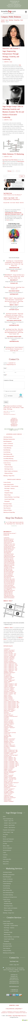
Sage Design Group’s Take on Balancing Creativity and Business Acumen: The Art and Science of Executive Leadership (13, 111)
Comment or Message (8, 380)
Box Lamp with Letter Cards (8, 550)
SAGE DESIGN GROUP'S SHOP (14, 336)
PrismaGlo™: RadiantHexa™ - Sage (9, 757)
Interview (22, 202)
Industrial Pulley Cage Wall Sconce (9, 590)
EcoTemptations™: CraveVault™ (9, 700)
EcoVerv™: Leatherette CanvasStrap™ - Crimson (11, 702)
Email (5, 374)
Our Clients (5, 834)
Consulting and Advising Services (10, 460)
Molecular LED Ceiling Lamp (8, 540)
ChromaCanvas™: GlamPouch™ (9, 677)
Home (4, 816)
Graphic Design (7, 464)
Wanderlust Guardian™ (7, 798)
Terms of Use (5, 863)
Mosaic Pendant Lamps (7, 577)
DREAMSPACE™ (14, 280)
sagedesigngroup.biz (17, 4)
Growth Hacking (7, 452)
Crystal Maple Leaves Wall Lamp (9, 567)
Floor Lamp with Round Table (8, 572)
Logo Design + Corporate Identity (11, 486)
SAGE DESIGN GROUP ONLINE (14, 320)
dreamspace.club (10, 6)
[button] (6, 233)
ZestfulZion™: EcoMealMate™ (9, 801)
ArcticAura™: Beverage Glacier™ (9, 651)
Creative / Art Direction (8, 443)
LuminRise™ (6, 728)
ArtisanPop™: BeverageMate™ (9, 661)
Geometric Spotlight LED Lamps (9, 561)
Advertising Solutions (8, 437)
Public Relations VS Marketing (13, 154)
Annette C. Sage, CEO (8, 820)
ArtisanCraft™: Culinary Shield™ (9, 657)
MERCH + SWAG (9, 627)
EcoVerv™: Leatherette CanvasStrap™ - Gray (11, 703)
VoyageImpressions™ (7, 795)
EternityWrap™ (6, 712)
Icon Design (6, 490)
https (20, 65)
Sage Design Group (7, 159)
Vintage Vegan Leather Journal (8, 595)
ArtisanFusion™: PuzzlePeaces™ (9, 658)
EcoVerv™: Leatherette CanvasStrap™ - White (11, 707)
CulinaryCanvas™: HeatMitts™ (9, 688)
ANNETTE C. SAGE (14, 1005)
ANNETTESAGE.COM (14, 267)
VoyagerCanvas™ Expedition (8, 796)
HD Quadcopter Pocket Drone (8, 557)
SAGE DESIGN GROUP (14, 290)
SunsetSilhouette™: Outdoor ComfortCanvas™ (11, 782)
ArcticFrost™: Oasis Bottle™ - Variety (10, 653)
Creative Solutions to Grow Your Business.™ (13, 194)
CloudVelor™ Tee (7, 682)
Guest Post (5, 854)
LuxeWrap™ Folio (7, 733)
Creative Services (7, 462)
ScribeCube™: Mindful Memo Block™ (10, 771)
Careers (4, 852)
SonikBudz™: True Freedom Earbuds (10, 777)
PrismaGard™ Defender (8, 756)
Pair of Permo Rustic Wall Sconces (9, 581)
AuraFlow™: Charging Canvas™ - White (10, 670)
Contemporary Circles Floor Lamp (9, 545)
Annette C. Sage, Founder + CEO (11, 197)
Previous (9, 171)
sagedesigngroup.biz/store (18, 1012)
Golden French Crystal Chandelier (9, 562)
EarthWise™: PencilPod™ (8, 696)
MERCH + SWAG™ (14, 304)
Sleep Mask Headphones (8, 551)
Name (5, 368)
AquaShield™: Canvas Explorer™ (9, 650)
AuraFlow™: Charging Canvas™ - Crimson (11, 665)
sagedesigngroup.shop (17, 5)
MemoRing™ (6, 737)
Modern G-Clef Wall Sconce (8, 574)
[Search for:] (14, 176)
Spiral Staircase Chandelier (8, 566)
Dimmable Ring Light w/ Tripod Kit (9, 547)
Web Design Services (8, 468)
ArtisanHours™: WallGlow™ (8, 660)
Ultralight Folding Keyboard (8, 591)
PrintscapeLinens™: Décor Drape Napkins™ (11, 755)
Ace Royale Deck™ (7, 648)
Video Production (7, 508)
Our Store (5, 843)
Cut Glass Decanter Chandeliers (9, 554)
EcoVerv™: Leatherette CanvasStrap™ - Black (11, 701)
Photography (7, 501)
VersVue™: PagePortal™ (8, 790)
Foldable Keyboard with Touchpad (9, 556)
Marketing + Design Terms (9, 475)
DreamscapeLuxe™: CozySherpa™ (9, 691)
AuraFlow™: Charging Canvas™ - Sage (10, 667)
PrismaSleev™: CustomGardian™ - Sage (10, 766)
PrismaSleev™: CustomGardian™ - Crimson (11, 762)
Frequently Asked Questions (9, 829)
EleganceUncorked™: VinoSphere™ (9, 710)
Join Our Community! (7, 848)
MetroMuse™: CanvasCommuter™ (9, 738)
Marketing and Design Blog (9, 512)
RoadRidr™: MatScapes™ (8, 770)
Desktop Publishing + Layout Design (11, 497)
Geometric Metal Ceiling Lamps (9, 560)
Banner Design (7, 494)
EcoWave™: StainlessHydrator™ (9, 708)
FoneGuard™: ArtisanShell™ (8, 715)
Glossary (5, 857)
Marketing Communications (9, 439)
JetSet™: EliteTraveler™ (8, 725)
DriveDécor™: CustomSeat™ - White (10, 693)
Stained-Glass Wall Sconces (8, 594)
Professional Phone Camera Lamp (9, 586)
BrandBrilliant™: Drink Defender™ (9, 672)
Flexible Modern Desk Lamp (8, 555)
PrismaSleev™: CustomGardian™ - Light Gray (11, 765)
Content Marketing (7, 447)
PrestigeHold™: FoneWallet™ (8, 753)
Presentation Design (8, 466)
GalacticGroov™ (6, 718)
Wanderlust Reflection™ (8, 800)
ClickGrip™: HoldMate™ (8, 681)
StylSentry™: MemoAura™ (8, 781)
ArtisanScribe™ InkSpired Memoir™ (10, 662)
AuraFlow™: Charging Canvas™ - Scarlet (10, 668)
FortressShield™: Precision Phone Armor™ (11, 716)
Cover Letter (12, 202)
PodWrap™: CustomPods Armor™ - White (11, 751)
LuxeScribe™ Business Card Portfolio (10, 732)
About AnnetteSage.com (8, 818)
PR (3, 163)
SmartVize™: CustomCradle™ (9, 775)
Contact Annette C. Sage (8, 832)
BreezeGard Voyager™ (7, 673)
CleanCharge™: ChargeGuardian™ (9, 680)
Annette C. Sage (4, 20)
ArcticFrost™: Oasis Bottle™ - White (10, 655)
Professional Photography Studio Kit (9, 587)
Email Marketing (7, 449)
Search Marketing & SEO (9, 456)
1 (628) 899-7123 (14, 2)
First (4, 372)
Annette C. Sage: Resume (9, 825)
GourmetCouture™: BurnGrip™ (9, 723)
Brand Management (8, 441)
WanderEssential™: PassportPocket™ (10, 797)
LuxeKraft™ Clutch (7, 730)
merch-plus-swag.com (10, 5)
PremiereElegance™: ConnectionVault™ (10, 752)
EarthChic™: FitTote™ (7, 695)
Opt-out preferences (7, 850)
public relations (20, 161)
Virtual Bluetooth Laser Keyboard (9, 596)
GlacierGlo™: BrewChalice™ (8, 721)
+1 (14, 989)
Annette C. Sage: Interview (9, 827)
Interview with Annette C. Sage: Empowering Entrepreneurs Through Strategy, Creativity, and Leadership (11, 53)
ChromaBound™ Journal (8, 676)
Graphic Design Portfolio (9, 484)
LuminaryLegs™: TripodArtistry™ (9, 727)
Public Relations (14, 159)
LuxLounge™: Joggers (7, 735)
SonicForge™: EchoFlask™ (8, 776)
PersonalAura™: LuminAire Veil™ (9, 745)
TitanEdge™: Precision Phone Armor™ (10, 786)
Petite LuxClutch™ (7, 747)
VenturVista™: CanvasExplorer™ (9, 788)
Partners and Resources (8, 841)
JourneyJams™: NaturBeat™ (8, 726)
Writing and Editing (8, 473)
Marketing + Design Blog (14, 20)
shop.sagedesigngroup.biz (11, 1012)
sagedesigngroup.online (17, 6)
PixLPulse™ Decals (7, 748)
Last (15, 372)
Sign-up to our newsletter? (10, 391)
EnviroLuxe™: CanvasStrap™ (9, 711)
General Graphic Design (9, 499)
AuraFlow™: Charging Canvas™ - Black (10, 663)
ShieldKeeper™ (6, 773)
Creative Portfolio (7, 482)
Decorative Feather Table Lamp (9, 546)
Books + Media (6, 845)
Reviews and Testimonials (8, 839)
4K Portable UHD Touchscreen (9, 539)
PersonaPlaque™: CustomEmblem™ (9, 746)
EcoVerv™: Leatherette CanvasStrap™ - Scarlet (11, 706)
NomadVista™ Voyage (7, 743)
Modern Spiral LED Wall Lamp (9, 576)
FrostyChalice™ (6, 717)
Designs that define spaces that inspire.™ (10, 533)
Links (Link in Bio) (7, 859)
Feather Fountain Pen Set (8, 542)
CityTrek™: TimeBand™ (8, 678)
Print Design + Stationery (9, 488)
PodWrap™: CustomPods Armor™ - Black (11, 750)
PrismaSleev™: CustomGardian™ (9, 767)
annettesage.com (10, 4)
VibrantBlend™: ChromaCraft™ (9, 792)
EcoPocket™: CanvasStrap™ (8, 698)
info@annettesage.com (14, 1)
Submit (6, 402)
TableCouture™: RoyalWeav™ (9, 785)
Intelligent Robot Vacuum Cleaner (9, 565)
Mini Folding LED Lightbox (8, 570)
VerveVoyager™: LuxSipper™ (9, 791)
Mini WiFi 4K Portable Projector (9, 571)
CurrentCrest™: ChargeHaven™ (9, 690)
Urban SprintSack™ (7, 787)
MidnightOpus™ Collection (8, 741)
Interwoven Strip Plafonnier (8, 575)
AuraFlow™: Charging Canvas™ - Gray (10, 666)
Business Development (8, 445)
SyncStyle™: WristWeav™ (8, 783)
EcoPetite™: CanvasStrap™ (8, 697)
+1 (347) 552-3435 (14, 991)
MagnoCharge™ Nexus (7, 736)
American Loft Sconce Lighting (9, 541)
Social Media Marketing (8, 458)
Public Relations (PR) (8, 454)
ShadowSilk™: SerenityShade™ (9, 772)
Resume (17, 202)
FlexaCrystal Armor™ (7, 713)
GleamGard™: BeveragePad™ (9, 722)
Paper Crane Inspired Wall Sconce (9, 582)
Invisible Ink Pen (6, 537)
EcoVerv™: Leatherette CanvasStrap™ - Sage (11, 705)
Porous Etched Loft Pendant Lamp (9, 580)
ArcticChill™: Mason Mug (8, 652)
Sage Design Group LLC (7, 412)
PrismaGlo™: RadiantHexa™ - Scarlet (10, 758)
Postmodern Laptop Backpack (8, 585)
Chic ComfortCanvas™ (7, 675)
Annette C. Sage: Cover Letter (10, 823)
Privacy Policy (6, 861)
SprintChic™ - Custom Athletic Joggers (10, 778)
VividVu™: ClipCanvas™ (8, 793)
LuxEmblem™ (6, 731)
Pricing (4, 836)
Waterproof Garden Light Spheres (9, 597)
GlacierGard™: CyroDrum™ (8, 720)
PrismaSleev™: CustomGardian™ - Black (10, 761)
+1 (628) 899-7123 (11, 362)
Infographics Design (8, 492)
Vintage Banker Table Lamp (8, 592)
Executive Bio (6, 202)
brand (8, 219)
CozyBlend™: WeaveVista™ (8, 686)
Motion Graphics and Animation (11, 471)
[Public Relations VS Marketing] (13, 145)
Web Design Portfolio (8, 505)
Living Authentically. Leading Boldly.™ (12, 199)
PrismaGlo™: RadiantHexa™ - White (10, 760)
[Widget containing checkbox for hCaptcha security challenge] (13, 395)
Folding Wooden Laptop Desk (8, 559)
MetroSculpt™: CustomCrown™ (9, 740)
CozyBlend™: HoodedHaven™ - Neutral (10, 683)
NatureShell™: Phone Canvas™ (9, 742)
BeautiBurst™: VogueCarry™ (8, 671)
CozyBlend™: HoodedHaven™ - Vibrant (10, 685)
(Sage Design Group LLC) (20, 1015)
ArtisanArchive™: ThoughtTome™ (9, 656)
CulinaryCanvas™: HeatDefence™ (9, 687)
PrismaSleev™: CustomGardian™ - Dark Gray (11, 763)
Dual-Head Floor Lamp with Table (9, 579)
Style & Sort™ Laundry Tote (8, 780)
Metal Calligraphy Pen (7, 552)
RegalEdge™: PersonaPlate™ (8, 768)
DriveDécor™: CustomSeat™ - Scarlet (10, 692)
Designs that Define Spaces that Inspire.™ (14, 281)
